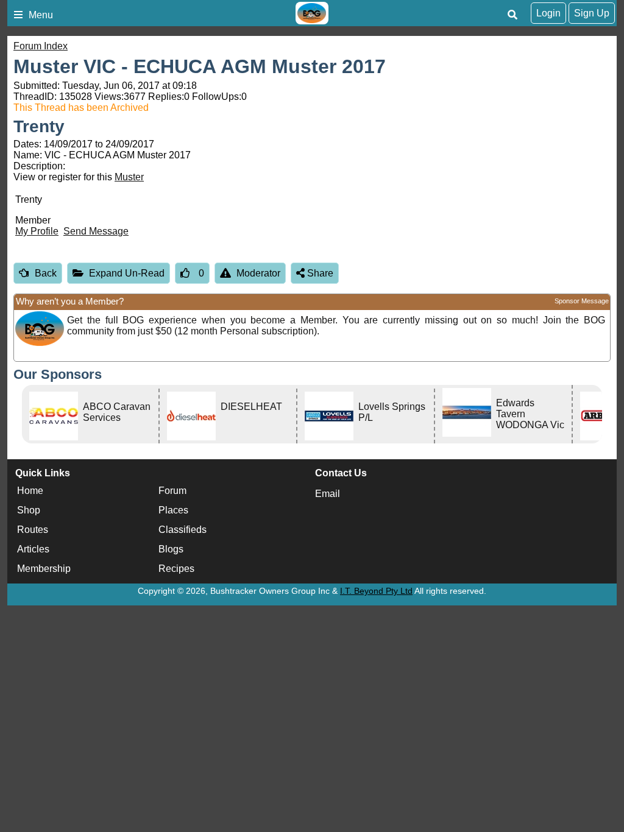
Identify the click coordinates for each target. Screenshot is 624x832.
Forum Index (40, 46)
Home (30, 490)
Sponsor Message (582, 301)
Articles (33, 549)
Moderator (258, 273)
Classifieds (182, 529)
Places (173, 510)
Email (327, 493)
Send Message (96, 231)
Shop (28, 510)
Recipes (176, 568)
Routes (32, 529)
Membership (44, 568)
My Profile (36, 231)
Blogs (170, 549)
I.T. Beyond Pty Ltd (376, 591)
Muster (129, 177)
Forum (172, 490)
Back (46, 273)
